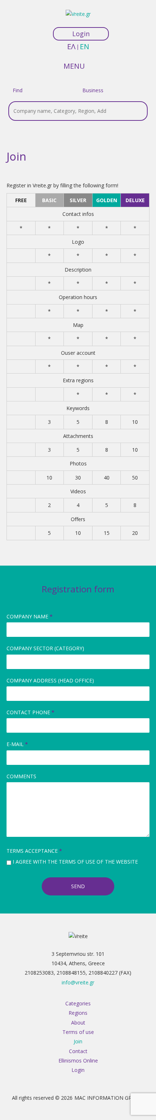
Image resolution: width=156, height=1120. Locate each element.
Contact (78, 1051)
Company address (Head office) (50, 680)
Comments (21, 776)
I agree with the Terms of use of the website (75, 861)
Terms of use (78, 1032)
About (78, 1022)
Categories (78, 1003)
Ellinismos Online (78, 1060)
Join (78, 1041)
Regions (78, 1012)
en (84, 46)
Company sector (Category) (45, 648)
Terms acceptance (34, 850)
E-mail (17, 744)
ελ (71, 46)
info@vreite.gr (78, 982)
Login (81, 33)
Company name (30, 616)
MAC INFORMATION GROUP (108, 1097)
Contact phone (30, 712)
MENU (74, 66)
